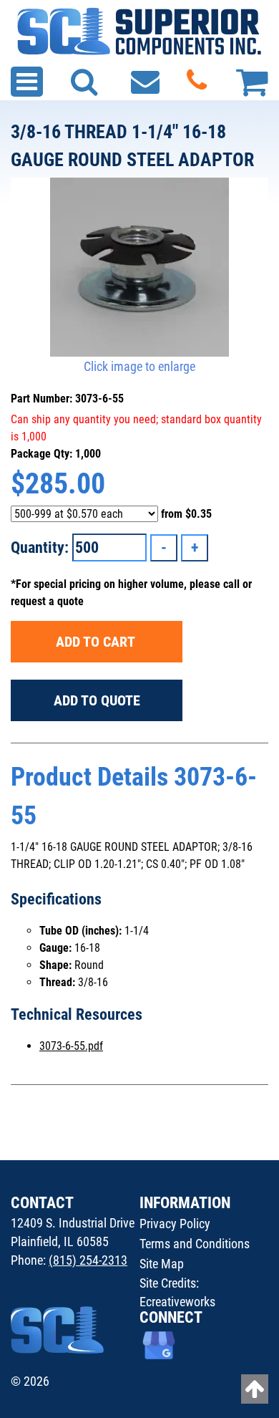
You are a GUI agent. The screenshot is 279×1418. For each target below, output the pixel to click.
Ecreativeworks (177, 1301)
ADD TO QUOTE (97, 700)
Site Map (162, 1263)
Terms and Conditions (195, 1243)
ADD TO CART (97, 641)
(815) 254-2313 (88, 1260)
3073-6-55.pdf (71, 1046)
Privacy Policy (175, 1223)
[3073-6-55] (139, 267)
